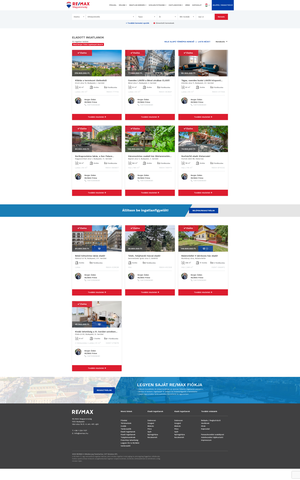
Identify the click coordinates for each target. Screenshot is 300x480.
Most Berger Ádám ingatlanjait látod (87, 44)
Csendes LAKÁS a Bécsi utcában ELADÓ (149, 80)
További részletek (96, 117)
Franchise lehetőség (129, 440)
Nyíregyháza (153, 434)
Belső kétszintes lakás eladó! (90, 256)
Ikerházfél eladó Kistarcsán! (195, 156)
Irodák (123, 426)
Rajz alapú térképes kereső (179, 42)
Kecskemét (152, 437)
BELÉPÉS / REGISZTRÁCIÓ (223, 5)
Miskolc (151, 426)
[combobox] (79, 17)
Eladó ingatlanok (128, 432)
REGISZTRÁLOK (104, 390)
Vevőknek (205, 423)
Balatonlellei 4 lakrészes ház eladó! (199, 256)
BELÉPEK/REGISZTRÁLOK (204, 211)
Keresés (221, 17)
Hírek (187, 5)
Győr (150, 432)
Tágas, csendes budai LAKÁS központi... (202, 80)
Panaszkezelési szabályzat (212, 434)
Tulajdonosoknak (128, 437)
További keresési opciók (137, 23)
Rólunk (122, 5)
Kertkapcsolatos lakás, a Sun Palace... (94, 156)
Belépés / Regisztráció (211, 420)
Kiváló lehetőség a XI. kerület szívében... (96, 331)
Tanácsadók (126, 429)
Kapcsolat (197, 5)
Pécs (150, 429)
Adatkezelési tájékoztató (212, 437)
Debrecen (152, 420)
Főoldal (112, 5)
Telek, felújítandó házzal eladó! (144, 256)
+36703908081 (93, 105)
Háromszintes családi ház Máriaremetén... (150, 156)
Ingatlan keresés (137, 5)
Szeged (151, 423)
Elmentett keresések (164, 23)
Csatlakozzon (175, 5)
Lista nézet (204, 42)
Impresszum (206, 440)
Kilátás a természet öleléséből (91, 80)
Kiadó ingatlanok (128, 434)
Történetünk (126, 423)
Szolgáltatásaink (157, 5)
